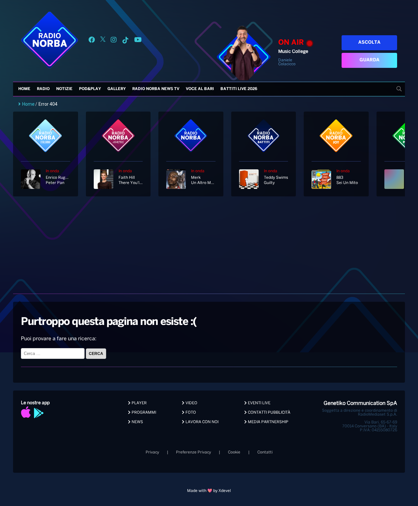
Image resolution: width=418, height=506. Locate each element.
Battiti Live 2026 (238, 89)
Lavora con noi (201, 422)
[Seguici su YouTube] (138, 41)
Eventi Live (258, 403)
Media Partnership (267, 422)
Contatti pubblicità (268, 412)
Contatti (265, 452)
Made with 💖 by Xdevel (209, 491)
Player (139, 403)
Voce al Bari (200, 89)
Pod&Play (90, 89)
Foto (190, 412)
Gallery (116, 89)
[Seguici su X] (102, 41)
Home (24, 89)
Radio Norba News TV (155, 89)
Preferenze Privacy (193, 452)
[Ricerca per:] (53, 353)
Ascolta (369, 42)
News (137, 422)
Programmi (143, 412)
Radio (43, 89)
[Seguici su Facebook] (91, 41)
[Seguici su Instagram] (114, 41)
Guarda (369, 60)
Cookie (234, 452)
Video (191, 403)
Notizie (64, 89)
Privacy (152, 452)
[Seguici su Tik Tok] (125, 41)
